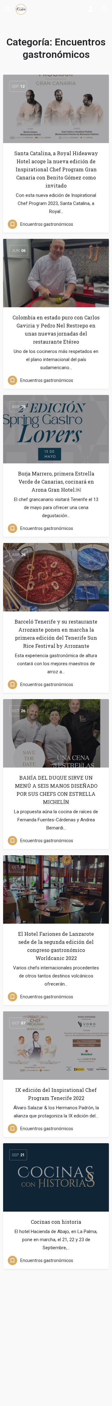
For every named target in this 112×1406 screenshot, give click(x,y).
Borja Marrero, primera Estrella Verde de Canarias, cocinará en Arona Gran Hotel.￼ (56, 481)
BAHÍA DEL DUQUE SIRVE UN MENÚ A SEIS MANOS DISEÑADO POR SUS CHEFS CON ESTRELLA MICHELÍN (56, 789)
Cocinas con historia (56, 1221)
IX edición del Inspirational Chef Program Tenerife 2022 (56, 1094)
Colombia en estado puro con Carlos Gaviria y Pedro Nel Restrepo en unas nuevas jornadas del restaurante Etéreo (56, 329)
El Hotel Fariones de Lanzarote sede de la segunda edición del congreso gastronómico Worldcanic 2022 (56, 945)
